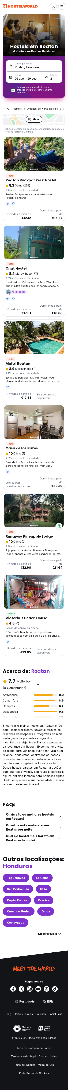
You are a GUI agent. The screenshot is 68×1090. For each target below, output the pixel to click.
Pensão (11, 613)
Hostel (10, 175)
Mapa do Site (46, 1064)
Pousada (41, 1013)
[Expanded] (7, 109)
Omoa (45, 911)
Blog (8, 1013)
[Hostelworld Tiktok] (55, 989)
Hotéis (29, 1013)
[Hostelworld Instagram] (30, 989)
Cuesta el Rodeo (18, 911)
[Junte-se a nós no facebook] (13, 989)
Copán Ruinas (17, 900)
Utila (43, 889)
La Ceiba (42, 878)
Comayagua (15, 922)
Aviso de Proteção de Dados (34, 1048)
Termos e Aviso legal (23, 1056)
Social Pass (55, 1013)
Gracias (43, 900)
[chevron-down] (38, 684)
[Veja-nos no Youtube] (38, 989)
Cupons (43, 1056)
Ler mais (28, 131)
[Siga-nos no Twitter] (21, 989)
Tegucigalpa (16, 878)
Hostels (18, 1013)
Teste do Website (24, 1064)
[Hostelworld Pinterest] (46, 989)
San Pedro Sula (18, 889)
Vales (54, 1056)
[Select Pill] (53, 6)
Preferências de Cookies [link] (34, 1073)
